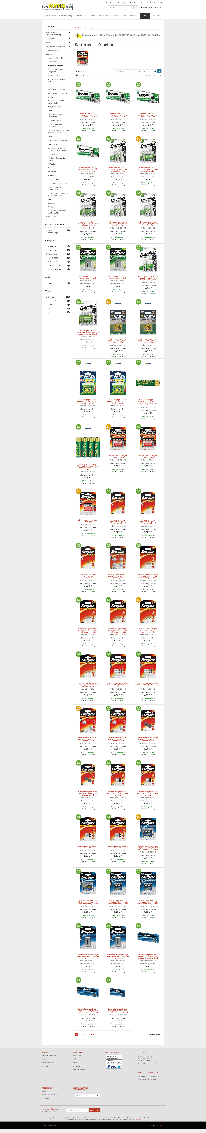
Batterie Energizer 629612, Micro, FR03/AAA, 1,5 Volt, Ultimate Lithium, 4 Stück (118, 902)
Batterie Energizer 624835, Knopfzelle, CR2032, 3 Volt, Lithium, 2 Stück (88, 739)
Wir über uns (45, 1059)
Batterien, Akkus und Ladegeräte (55, 70)
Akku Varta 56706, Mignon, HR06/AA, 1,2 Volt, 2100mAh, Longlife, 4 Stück (88, 401)
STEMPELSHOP (46, 1091)
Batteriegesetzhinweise (80, 1070)
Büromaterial (81, 16)
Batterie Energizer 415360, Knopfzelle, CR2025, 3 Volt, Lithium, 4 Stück (118, 576)
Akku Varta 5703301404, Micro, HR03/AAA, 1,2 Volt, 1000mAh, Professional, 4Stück (148, 402)
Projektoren (52, 172)
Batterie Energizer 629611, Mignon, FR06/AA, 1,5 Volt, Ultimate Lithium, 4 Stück (148, 847)
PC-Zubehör (52, 168)
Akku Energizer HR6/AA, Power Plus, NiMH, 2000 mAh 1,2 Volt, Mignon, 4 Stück (88, 332)
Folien (50, 111)
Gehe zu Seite (154, 1034)
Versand (138, 1119)
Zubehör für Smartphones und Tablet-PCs (57, 212)
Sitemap (75, 1062)
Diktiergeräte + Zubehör (56, 89)
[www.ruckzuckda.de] (61, 7)
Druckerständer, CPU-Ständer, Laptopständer (58, 102)
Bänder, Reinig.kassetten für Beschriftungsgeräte (58, 80)
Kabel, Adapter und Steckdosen (55, 125)
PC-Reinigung (52, 164)
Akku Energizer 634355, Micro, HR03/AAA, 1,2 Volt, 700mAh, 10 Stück (148, 115)
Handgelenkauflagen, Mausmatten (55, 116)
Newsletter (45, 1066)
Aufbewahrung (53, 62)
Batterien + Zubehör (55, 66)
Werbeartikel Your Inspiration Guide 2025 (150, 1076)
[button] (155, 71)
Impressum (76, 1066)
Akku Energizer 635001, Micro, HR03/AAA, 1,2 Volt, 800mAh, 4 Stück (118, 223)
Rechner (51, 176)
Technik (144, 16)
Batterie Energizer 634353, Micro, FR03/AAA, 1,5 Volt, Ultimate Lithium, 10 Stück (118, 1010)
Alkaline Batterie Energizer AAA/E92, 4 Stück (88, 521)
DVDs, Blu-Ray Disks (55, 107)
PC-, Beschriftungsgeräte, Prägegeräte (57, 159)
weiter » (93, 1034)
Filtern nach (82, 71)
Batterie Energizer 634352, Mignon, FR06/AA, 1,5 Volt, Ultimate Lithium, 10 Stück (148, 956)
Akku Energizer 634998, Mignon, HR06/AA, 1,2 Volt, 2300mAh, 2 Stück (118, 169)
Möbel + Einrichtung (130, 16)
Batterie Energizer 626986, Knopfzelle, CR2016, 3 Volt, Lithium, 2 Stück (148, 739)
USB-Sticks (51, 203)
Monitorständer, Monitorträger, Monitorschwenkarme (58, 149)
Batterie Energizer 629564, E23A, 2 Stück (88, 847)
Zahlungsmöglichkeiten (49, 1055)
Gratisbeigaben (159, 3)
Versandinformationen (48, 1062)
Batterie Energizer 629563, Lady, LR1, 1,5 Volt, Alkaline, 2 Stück (118, 793)
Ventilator (51, 207)
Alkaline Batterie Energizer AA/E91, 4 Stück (118, 456)
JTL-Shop (160, 1125)
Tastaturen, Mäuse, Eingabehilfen (54, 188)
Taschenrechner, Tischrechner (59, 183)
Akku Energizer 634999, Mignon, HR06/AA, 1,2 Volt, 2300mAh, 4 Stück (148, 169)
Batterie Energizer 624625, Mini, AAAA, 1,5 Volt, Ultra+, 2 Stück (118, 684)
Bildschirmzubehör (54, 75)
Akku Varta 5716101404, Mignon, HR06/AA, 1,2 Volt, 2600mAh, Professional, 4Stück (87, 466)
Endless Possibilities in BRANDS (147, 1079)
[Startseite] (75, 28)
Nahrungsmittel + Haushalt (109, 16)
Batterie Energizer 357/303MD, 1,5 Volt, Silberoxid (118, 521)
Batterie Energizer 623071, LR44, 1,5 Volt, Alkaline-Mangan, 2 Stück (148, 630)
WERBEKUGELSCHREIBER (49, 1095)
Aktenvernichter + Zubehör (57, 58)
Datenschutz (77, 1055)
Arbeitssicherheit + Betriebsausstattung (57, 16)
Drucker (50, 97)
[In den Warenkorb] (98, 1095)
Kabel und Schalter (54, 121)
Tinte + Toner (156, 16)
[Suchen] (136, 7)
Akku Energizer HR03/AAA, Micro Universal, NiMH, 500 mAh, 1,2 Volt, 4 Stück (147, 278)
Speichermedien (54, 179)
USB (49, 199)
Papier (92, 16)
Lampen (51, 136)
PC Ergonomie (53, 154)
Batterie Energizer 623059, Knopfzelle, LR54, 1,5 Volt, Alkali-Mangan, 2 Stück (148, 576)
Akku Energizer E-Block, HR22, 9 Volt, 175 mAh (88, 277)
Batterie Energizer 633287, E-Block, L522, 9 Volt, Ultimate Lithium (88, 956)
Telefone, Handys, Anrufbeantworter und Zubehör (59, 194)
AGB (74, 1059)
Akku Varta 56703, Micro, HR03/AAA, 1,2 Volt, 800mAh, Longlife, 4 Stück (118, 340)
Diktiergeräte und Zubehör (57, 93)
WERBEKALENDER (47, 1098)
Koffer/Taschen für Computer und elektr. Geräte (58, 131)
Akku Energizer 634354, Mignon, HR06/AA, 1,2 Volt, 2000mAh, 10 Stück (87, 115)
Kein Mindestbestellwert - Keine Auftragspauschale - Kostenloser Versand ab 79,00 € (128, 3)
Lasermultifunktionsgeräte (57, 140)
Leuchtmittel (52, 144)
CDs (49, 85)
